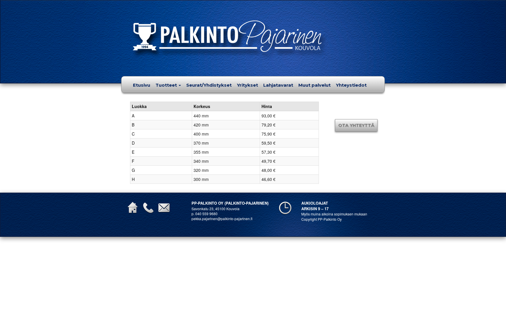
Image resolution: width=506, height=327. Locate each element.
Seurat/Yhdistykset (209, 85)
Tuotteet (166, 85)
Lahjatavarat (278, 85)
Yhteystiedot (351, 85)
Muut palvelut (314, 85)
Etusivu (141, 85)
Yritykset (247, 85)
